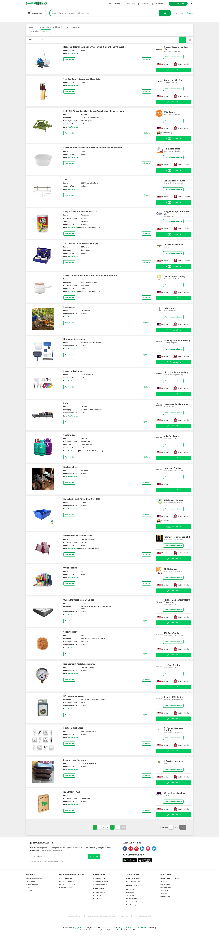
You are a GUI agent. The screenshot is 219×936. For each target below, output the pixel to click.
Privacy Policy (165, 884)
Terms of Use (164, 890)
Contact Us (164, 881)
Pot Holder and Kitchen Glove (77, 536)
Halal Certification (65, 887)
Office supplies (70, 568)
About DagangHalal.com (34, 878)
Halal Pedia (145, 4)
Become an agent (32, 884)
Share (147, 59)
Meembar (124, 916)
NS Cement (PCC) (71, 792)
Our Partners (30, 881)
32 (117, 827)
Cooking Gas (69, 435)
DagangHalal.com (74, 916)
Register (190, 13)
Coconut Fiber (70, 632)
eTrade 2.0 (130, 896)
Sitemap (29, 890)
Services (41, 27)
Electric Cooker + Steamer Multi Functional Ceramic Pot (90, 275)
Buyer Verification (99, 896)
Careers (28, 887)
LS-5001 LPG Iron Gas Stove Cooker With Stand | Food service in (94, 111)
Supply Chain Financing (134, 902)
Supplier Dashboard (100, 884)
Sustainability (165, 896)
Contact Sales (178, 4)
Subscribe (94, 856)
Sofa (65, 403)
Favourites (159, 4)
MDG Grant (130, 893)
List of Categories (65, 878)
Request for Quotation (67, 884)
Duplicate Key (70, 467)
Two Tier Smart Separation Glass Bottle (82, 79)
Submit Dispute (165, 887)
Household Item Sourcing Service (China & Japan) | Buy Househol (94, 47)
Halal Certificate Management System (101, 916)
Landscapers (69, 307)
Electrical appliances (73, 728)
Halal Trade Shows (133, 878)
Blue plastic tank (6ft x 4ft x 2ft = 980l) (81, 499)
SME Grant (130, 890)
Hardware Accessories (74, 339)
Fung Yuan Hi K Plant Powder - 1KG (80, 211)
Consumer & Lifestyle (55, 27)
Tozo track (68, 179)
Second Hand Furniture (74, 760)
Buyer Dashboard (99, 899)
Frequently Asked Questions (170, 878)
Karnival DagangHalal (143, 916)
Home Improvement (73, 27)
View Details (69, 59)
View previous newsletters (51, 850)
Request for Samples (66, 881)
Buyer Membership (99, 893)
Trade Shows (131, 4)
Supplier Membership (100, 878)
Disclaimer (164, 893)
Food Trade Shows (133, 881)
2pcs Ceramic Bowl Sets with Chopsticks (82, 243)
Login (182, 13)
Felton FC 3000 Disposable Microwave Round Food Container (92, 148)
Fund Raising (131, 905)
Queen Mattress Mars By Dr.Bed (78, 600)
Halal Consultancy (114, 4)
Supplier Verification (100, 881)
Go (183, 827)
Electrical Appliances (73, 371)
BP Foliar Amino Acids (73, 696)
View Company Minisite (173, 57)
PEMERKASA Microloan (134, 899)
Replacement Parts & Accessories (79, 664)
